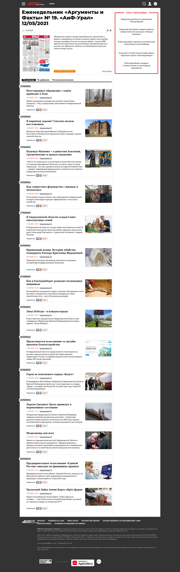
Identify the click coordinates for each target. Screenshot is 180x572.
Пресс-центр (72, 521)
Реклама (41, 521)
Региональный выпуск (63, 80)
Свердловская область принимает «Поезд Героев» (136, 20)
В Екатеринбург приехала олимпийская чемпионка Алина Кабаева (136, 42)
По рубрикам (43, 80)
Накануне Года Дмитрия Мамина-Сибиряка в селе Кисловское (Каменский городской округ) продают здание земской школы (53, 133)
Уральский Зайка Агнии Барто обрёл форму (54, 489)
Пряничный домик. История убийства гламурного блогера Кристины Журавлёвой (54, 251)
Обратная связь (44, 524)
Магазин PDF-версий (90, 521)
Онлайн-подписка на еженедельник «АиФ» (122, 521)
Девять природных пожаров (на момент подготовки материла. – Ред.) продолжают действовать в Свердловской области (53, 103)
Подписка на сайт (56, 521)
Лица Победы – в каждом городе (47, 311)
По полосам (28, 80)
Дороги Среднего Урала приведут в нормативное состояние (48, 406)
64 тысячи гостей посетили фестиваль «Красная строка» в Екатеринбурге (136, 54)
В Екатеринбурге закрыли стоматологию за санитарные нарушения (136, 65)
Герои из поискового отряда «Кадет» (50, 374)
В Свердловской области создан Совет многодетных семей (51, 218)
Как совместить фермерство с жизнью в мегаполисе (52, 188)
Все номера (107, 71)
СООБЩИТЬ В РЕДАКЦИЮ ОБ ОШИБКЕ (69, 524)
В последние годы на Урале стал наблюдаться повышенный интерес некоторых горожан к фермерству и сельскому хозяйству (54, 199)
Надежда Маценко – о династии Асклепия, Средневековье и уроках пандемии (53, 153)
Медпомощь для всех (40, 433)
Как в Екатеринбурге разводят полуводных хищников (54, 282)
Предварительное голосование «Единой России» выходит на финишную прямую (52, 464)
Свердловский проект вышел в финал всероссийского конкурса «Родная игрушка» (136, 31)
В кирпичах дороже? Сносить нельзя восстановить (50, 122)
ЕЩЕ (45, 110)
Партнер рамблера (61, 561)
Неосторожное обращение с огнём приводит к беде (48, 92)
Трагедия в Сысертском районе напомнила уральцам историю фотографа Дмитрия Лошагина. (51, 261)
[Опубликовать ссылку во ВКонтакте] (37, 109)
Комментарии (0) (46, 98)
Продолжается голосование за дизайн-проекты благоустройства (51, 343)
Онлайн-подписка (64, 71)
